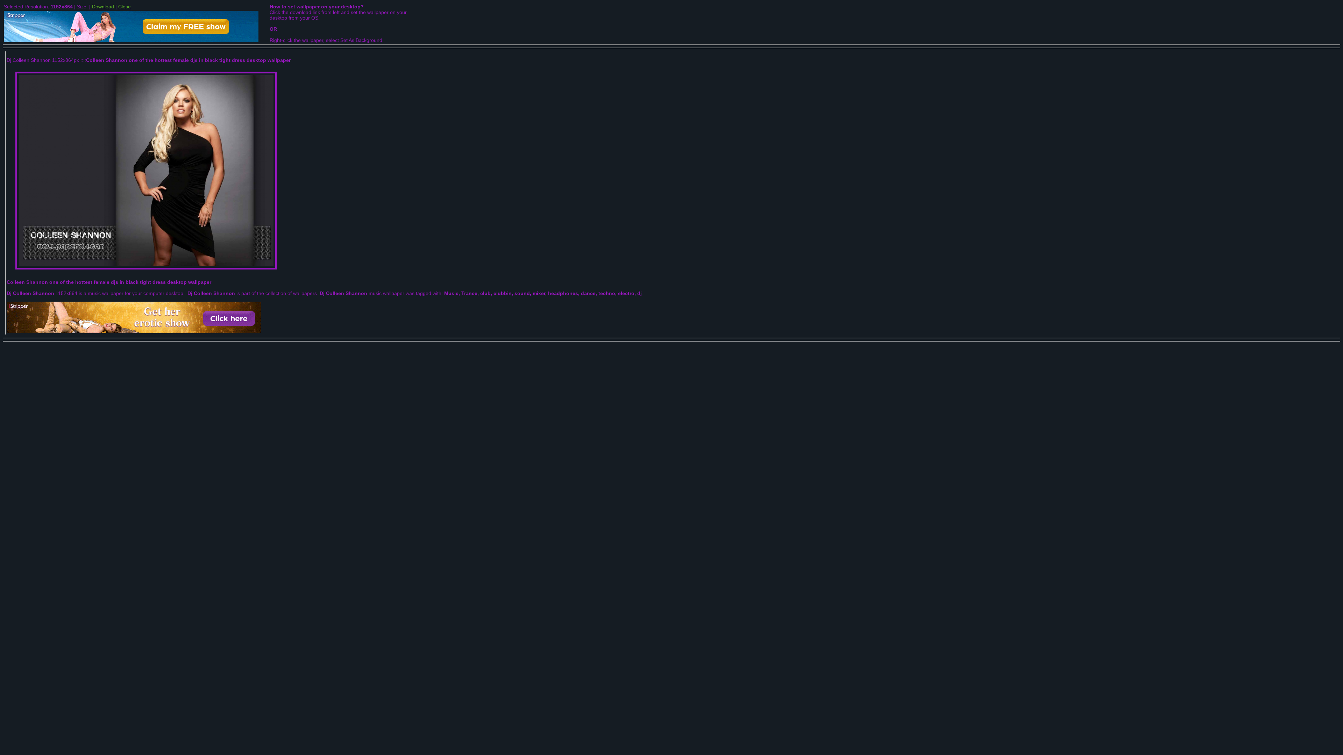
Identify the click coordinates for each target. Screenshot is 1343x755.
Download (103, 6)
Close (124, 6)
